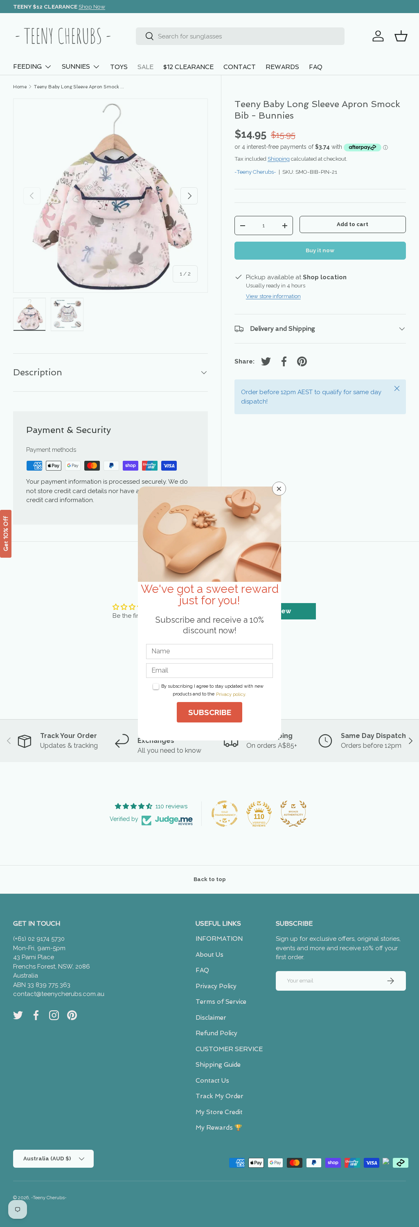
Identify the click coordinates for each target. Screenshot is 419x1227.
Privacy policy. (231, 694)
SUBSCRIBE (209, 712)
